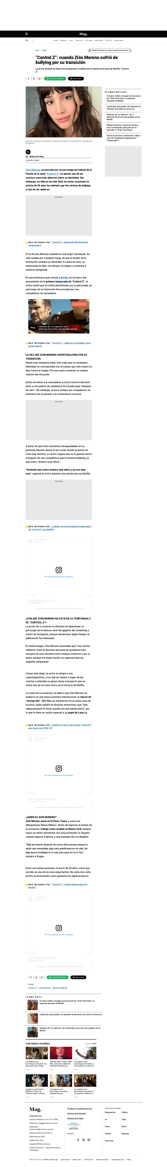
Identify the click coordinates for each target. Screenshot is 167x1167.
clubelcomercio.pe (50, 1160)
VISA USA (108, 40)
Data (124, 1119)
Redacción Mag (36, 156)
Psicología (88, 40)
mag (128, 1160)
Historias (109, 1141)
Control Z (32, 988)
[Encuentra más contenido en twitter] (34, 78)
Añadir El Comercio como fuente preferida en (110, 50)
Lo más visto (34, 997)
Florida (55, 40)
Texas (71, 40)
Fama (107, 1126)
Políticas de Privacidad (76, 1113)
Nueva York (79, 40)
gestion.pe (65, 1160)
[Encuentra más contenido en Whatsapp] (39, 78)
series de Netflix (60, 988)
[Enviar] (27, 40)
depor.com (77, 1160)
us (106, 1119)
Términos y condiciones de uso (79, 1109)
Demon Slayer (118, 40)
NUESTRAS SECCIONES (113, 1108)
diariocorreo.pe (102, 1160)
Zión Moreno (44, 988)
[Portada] (35, 1113)
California (63, 40)
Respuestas (110, 1112)
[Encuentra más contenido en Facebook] (28, 78)
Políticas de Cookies (75, 1118)
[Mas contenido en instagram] (89, 1140)
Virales (108, 1133)
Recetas (125, 1133)
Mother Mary (99, 40)
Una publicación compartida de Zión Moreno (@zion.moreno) (59, 609)
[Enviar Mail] (27, 157)
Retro (124, 1126)
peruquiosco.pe (118, 1160)
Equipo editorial (35, 1116)
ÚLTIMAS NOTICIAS (116, 92)
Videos (125, 1112)
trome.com (88, 1160)
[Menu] (27, 34)
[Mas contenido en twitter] (83, 1140)
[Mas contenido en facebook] (78, 1140)
